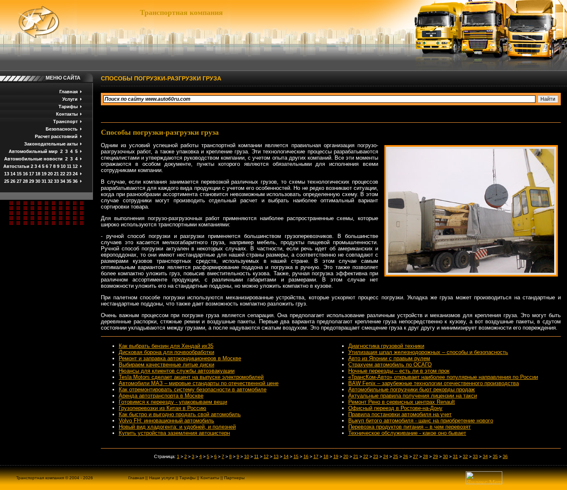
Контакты (67, 114)
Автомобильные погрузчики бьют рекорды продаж (411, 389)
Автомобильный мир (33, 151)
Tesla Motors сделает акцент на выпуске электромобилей (191, 377)
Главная (68, 91)
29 (31, 181)
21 (56, 173)
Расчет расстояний (56, 136)
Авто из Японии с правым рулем (389, 358)
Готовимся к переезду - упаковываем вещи (173, 402)
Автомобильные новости (33, 158)
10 (63, 166)
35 (68, 181)
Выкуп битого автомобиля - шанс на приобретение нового (420, 420)
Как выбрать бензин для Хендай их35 (166, 346)
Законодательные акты (51, 143)
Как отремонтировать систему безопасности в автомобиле (192, 389)
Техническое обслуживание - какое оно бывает (407, 433)
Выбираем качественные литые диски (166, 364)
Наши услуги (161, 477)
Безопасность (62, 128)
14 (12, 173)
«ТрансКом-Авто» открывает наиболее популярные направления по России (443, 377)
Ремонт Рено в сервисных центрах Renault (401, 402)
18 (37, 173)
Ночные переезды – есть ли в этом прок (399, 371)
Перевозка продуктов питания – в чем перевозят (409, 427)
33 (56, 181)
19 (44, 173)
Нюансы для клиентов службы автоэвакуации (177, 371)
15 (19, 173)
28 (25, 181)
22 (62, 173)
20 (50, 173)
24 (75, 173)
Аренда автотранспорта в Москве (161, 396)
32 (50, 181)
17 (31, 173)
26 (12, 181)
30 (37, 181)
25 (6, 181)
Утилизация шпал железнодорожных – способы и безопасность (428, 352)
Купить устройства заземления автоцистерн (174, 433)
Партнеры (234, 477)
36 (75, 181)
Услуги (70, 99)
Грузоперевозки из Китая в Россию (162, 408)
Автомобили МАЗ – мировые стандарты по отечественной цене (199, 383)
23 (68, 173)
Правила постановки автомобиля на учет (400, 414)
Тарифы (68, 106)
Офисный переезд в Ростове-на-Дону (395, 408)
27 (19, 181)
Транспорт (65, 121)
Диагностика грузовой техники (386, 346)
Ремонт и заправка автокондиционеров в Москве (180, 358)
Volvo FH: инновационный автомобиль (166, 420)
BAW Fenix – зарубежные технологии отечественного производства (433, 383)
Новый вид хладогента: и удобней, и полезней (177, 427)
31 (44, 181)
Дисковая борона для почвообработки (166, 352)
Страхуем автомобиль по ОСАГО (390, 364)
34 (62, 181)
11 (69, 166)
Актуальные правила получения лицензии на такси (412, 396)
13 (6, 173)
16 (25, 173)
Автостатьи (16, 166)
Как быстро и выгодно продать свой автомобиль (180, 414)
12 (75, 166)
